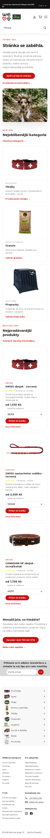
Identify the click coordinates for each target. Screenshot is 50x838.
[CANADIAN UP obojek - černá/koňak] (25, 539)
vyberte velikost (15, 408)
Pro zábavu (6, 776)
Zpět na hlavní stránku (18, 76)
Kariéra (4, 808)
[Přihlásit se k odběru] (41, 672)
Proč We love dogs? (9, 798)
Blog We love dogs (32, 783)
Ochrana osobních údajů (11, 818)
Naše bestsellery (31, 763)
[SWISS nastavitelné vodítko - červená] (25, 450)
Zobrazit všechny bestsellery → (20, 341)
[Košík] (40, 17)
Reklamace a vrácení (33, 770)
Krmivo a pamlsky (9, 763)
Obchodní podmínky (10, 815)
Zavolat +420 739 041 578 (20, 640)
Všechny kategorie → (14, 141)
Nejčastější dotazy (31, 766)
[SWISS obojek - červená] (25, 363)
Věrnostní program (32, 776)
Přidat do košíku (17, 421)
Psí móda (5, 783)
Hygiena (5, 780)
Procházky (6, 766)
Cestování (5, 773)
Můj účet (28, 787)
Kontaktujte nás (8, 804)
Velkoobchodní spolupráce (12, 811)
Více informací (13, 427)
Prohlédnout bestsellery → (17, 83)
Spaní (4, 770)
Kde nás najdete (8, 801)
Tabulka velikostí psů (33, 780)
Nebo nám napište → (14, 647)
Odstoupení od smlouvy (33, 773)
